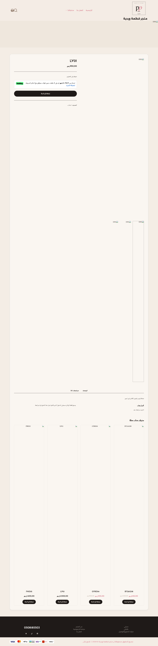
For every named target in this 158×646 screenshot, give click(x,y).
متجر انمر (78, 642)
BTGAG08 (129, 591)
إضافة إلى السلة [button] (128, 602)
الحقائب (69, 105)
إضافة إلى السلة (45, 94)
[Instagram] (37, 634)
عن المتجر (79, 627)
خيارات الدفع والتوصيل (126, 632)
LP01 (62, 591)
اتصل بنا (80, 10)
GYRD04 (95, 591)
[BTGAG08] (129, 505)
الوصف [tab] (85, 390)
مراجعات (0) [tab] (75, 390)
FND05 (29, 591)
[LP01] (62, 505)
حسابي (126, 627)
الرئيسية (89, 10)
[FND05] (29, 505)
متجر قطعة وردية (135, 18)
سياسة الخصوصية (79, 629)
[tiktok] (32, 634)
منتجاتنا (71, 10)
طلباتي (126, 629)
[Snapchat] (26, 634)
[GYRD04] (96, 505)
